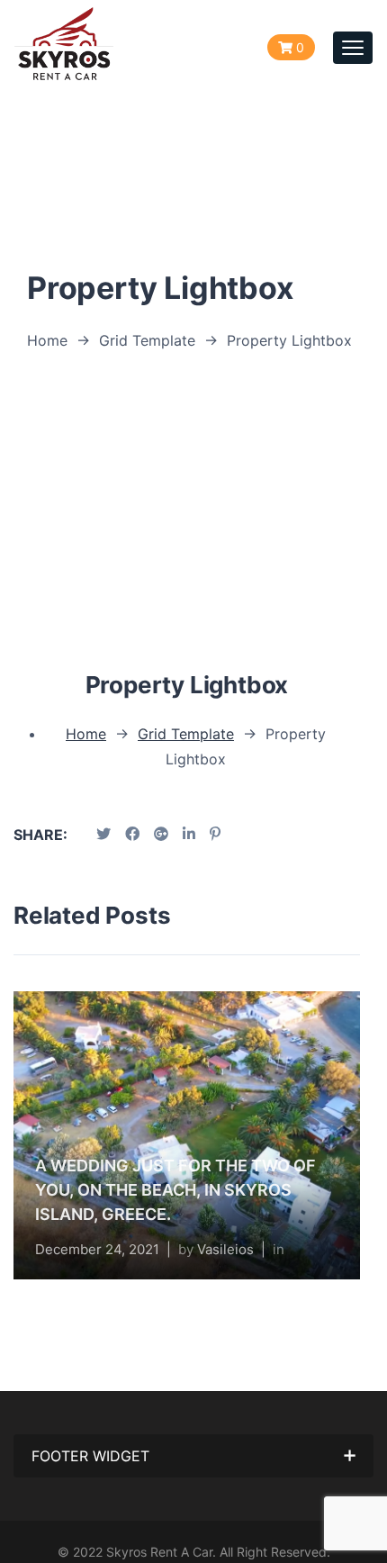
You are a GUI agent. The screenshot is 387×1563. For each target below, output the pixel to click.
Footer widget (90, 1456)
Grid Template (147, 340)
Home (47, 340)
